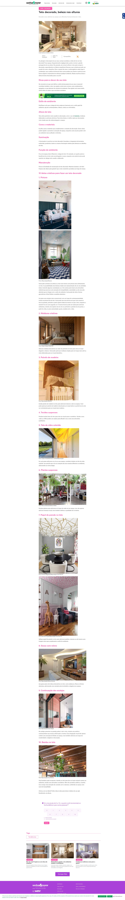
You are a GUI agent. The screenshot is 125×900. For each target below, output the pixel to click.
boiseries (77, 116)
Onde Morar (79, 3)
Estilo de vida (61, 3)
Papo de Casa (47, 3)
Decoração (54, 3)
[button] (117, 896)
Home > (42, 8)
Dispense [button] (109, 896)
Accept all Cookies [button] (102, 896)
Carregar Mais (62, 874)
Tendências (32, 837)
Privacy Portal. (23, 897)
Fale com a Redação (80, 888)
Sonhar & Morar (33, 2)
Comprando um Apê (70, 3)
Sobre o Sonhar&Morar (80, 886)
